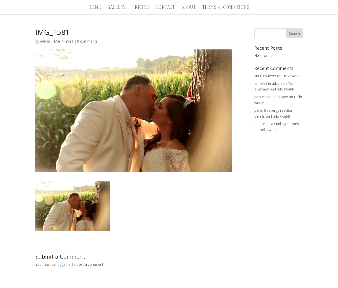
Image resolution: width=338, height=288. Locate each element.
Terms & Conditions (225, 7)
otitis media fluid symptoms (276, 123)
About (188, 7)
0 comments (87, 41)
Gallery (116, 7)
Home (94, 7)
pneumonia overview (271, 96)
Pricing (140, 7)
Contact (165, 7)
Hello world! (263, 55)
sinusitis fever (265, 75)
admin (45, 41)
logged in (64, 264)
